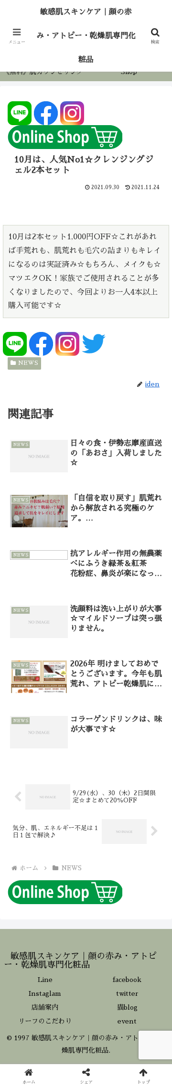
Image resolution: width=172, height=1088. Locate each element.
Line (45, 979)
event (127, 1021)
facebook (127, 979)
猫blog (127, 1007)
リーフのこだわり (45, 1021)
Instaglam (45, 993)
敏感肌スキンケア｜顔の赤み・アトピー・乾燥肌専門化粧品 (86, 36)
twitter (127, 993)
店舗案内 (45, 1007)
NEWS (28, 363)
